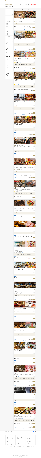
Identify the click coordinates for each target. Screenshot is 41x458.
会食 (10, 446)
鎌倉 (21, 437)
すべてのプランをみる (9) (24, 428)
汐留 (11, 441)
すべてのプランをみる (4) (24, 135)
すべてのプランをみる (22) (24, 340)
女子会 (6, 446)
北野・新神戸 (28, 443)
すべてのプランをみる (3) (24, 70)
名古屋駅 (22, 441)
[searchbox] (13, 4)
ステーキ (32, 446)
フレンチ (19, 446)
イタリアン (17, 446)
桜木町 (17, 437)
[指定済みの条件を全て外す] (20, 4)
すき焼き (28, 446)
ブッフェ (23, 446)
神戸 (27, 442)
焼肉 (26, 446)
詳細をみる (15, 49)
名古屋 (17, 441)
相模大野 (18, 438)
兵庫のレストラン (29, 441)
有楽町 (12, 437)
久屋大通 (18, 443)
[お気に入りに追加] (34, 18)
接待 (11, 446)
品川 (7, 444)
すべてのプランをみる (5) (24, 29)
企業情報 (6, 431)
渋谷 (7, 440)
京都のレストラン (29, 438)
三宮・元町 (32, 442)
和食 (20, 446)
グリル (34, 446)
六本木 (7, 437)
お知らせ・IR (9, 431)
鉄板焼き (30, 446)
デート (20, 447)
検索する (33, 4)
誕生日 (13, 446)
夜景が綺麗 (8, 446)
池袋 (7, 441)
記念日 (14, 446)
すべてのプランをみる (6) (24, 92)
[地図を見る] (34, 21)
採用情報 (11, 431)
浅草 (11, 444)
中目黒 (12, 438)
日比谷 (7, 438)
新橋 (11, 440)
